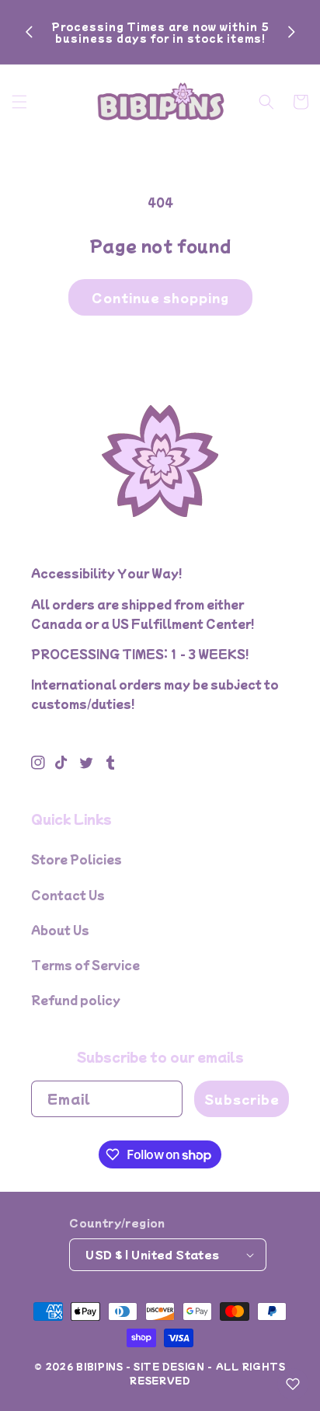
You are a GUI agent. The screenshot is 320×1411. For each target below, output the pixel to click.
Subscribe (242, 1099)
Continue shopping (160, 297)
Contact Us (68, 895)
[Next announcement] (291, 32)
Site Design (169, 1366)
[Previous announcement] (29, 32)
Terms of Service (85, 965)
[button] (19, 102)
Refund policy (75, 1000)
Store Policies (76, 859)
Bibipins (99, 1366)
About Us (60, 930)
